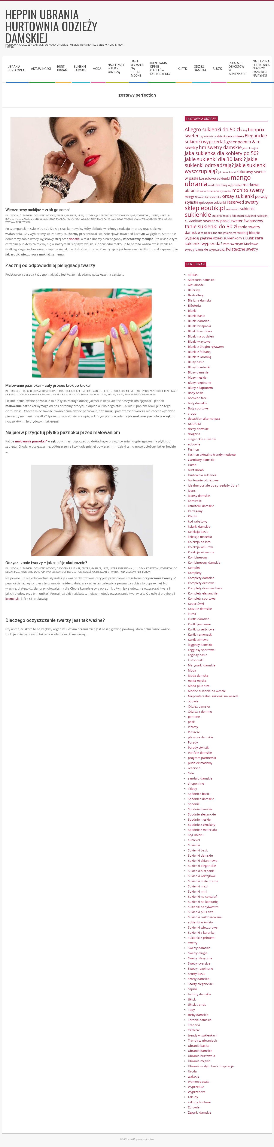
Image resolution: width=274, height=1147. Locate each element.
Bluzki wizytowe (199, 341)
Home (192, 465)
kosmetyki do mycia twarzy (38, 571)
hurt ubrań (196, 470)
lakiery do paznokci (148, 391)
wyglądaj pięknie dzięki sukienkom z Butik (219, 238)
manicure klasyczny (93, 394)
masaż (25, 218)
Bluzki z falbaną (199, 352)
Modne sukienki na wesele (207, 691)
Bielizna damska (199, 300)
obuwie (193, 701)
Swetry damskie (199, 948)
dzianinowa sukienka (230, 136)
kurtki (192, 614)
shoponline (196, 783)
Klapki (192, 516)
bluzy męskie (197, 377)
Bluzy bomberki (199, 367)
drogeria (194, 434)
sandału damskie (200, 778)
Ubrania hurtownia (201, 1056)
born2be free (197, 398)
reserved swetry (242, 202)
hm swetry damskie (220, 147)
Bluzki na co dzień (201, 336)
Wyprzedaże (197, 1092)
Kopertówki (196, 604)
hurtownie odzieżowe (203, 480)
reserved (194, 768)
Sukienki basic (198, 850)
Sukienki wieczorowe (202, 927)
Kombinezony (197, 557)
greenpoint (237, 142)
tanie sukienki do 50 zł (211, 226)
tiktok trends (197, 1004)
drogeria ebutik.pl (68, 391)
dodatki (74, 239)
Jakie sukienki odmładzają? (221, 162)
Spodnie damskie (200, 809)
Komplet (194, 568)
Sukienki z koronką (201, 932)
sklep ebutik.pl (205, 208)
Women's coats (198, 1082)
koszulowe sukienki (214, 178)
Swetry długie (197, 953)
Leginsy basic (197, 655)
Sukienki (194, 845)
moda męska (197, 681)
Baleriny (194, 290)
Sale (191, 773)
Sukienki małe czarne (203, 881)
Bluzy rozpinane (199, 383)
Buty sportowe (198, 408)
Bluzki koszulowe (200, 331)
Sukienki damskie (200, 855)
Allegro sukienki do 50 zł (212, 129)
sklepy (192, 789)
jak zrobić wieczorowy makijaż (115, 215)
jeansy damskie (199, 496)
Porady (193, 742)
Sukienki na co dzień (202, 897)
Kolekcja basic (198, 532)
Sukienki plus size (200, 912)
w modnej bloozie (246, 232)
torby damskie (198, 1015)
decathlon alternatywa (204, 419)
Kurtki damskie (198, 619)
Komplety (194, 573)
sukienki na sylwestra (203, 907)
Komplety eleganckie (202, 593)
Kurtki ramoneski (200, 634)
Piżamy (193, 727)
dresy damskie (198, 429)
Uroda (14, 215)
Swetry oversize (199, 963)
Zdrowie (194, 1107)
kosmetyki (142, 215)
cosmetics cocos (44, 215)
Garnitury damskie (201, 460)
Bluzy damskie (198, 372)
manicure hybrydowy (66, 394)
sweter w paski (216, 220)
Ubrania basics (198, 1046)
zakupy (193, 1097)
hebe (80, 215)
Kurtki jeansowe (199, 624)
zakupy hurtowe (199, 1102)
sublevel (194, 840)
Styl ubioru (196, 835)
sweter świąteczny (247, 220)
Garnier (71, 215)
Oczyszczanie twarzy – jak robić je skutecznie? (46, 562)
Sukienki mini (197, 891)
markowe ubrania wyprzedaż (215, 191)
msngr (189, 196)
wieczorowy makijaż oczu (124, 218)
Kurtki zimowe (198, 640)
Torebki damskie (199, 1020)
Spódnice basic (199, 794)
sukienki (247, 208)
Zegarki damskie (199, 1112)
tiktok (192, 999)
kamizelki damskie (201, 506)
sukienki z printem (201, 938)
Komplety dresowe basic (205, 588)
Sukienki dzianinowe (202, 861)
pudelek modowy (200, 763)
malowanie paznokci (38, 394)
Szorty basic (196, 974)
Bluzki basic (196, 316)
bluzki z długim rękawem (206, 347)
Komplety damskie (201, 578)
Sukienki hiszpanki (201, 871)
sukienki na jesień (256, 216)
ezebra (61, 215)
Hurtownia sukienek (202, 475)
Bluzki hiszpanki (199, 326)
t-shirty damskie (199, 994)
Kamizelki (195, 501)
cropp (192, 413)
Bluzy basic (196, 362)
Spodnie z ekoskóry (201, 825)
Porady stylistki (198, 747)
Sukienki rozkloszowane (205, 917)
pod (77, 218)
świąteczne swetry (241, 249)
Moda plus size (199, 686)
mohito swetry (248, 190)
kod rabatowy (197, 521)
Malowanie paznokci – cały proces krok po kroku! (48, 385)
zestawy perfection (17, 222)
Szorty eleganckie (200, 984)
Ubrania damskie (200, 1051)
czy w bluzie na (208, 136)
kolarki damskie (199, 526)
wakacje (193, 1076)
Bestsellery (196, 295)
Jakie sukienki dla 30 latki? (215, 159)
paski (191, 722)
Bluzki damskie (198, 321)
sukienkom (193, 221)
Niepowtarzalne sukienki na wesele (213, 696)
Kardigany (195, 511)
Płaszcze (194, 732)
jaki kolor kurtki (227, 172)
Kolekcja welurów (200, 547)
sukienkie (198, 214)
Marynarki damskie (201, 665)
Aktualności (196, 285)
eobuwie (194, 444)
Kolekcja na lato (199, 542)
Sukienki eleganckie (202, 866)
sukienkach (232, 209)
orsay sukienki (238, 196)
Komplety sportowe (202, 598)
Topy (191, 1010)
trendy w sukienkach (202, 1035)
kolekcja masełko (200, 537)
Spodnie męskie (199, 819)
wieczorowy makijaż (93, 218)
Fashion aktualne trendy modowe (212, 455)
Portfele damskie (200, 753)
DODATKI (194, 424)
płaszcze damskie (200, 737)
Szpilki (192, 989)
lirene (154, 215)
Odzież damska (199, 706)
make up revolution (69, 571)
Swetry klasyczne (200, 958)
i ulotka (90, 215)
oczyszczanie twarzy (105, 571)
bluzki (192, 311)
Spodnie (194, 804)
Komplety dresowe (201, 583)
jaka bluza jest (250, 148)
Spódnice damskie (201, 799)
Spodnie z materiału (202, 830)
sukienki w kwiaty (200, 922)
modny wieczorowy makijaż (47, 218)
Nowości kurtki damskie (208, 197)
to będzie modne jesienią (216, 233)
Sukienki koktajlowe (202, 876)
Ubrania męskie (199, 1061)
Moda (192, 670)
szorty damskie (198, 979)
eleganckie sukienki (202, 439)
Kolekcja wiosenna (201, 552)
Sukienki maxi (198, 886)
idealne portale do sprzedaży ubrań (213, 485)
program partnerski (202, 758)
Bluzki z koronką (199, 357)
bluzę (244, 130)
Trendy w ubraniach (202, 1040)
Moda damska (198, 676)
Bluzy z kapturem (200, 388)
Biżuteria (194, 305)
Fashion (193, 449)
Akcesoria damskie (201, 280)
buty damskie (197, 403)
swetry (192, 943)
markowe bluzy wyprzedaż (225, 185)
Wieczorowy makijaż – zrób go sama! (37, 210)
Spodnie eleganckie (202, 814)
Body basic (195, 393)
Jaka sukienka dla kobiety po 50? (222, 153)
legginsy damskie (200, 645)
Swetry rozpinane (200, 968)
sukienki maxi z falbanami (228, 216)
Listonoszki (196, 660)
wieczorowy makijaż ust (156, 218)
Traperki (194, 1025)
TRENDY (194, 1030)
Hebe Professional (121, 568)
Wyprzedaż (196, 1087)
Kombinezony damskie (204, 562)
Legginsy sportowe (201, 650)
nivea (70, 218)
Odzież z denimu (200, 711)
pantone (194, 717)
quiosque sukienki (212, 202)
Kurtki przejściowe (201, 629)
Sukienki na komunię (203, 902)
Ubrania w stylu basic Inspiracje (211, 1066)
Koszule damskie (200, 609)
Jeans (192, 490)
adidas (193, 275)
